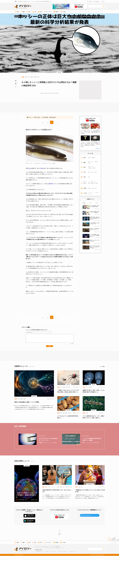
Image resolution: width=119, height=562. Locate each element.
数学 (96, 188)
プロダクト (90, 193)
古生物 (95, 172)
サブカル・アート (91, 192)
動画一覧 (98, 148)
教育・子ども (90, 166)
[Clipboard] (15, 86)
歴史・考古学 (90, 172)
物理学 (89, 188)
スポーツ (92, 161)
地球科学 (93, 157)
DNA (29, 168)
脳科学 (96, 161)
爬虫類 (50, 183)
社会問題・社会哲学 (92, 168)
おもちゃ (97, 192)
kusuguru (37, 549)
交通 (89, 183)
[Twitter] (15, 80)
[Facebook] (15, 83)
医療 (89, 161)
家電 (97, 183)
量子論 (93, 188)
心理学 (89, 163)
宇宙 (89, 176)
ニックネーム (29, 332)
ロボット (95, 181)
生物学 (89, 157)
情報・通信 (93, 183)
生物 (41, 168)
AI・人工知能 (90, 181)
